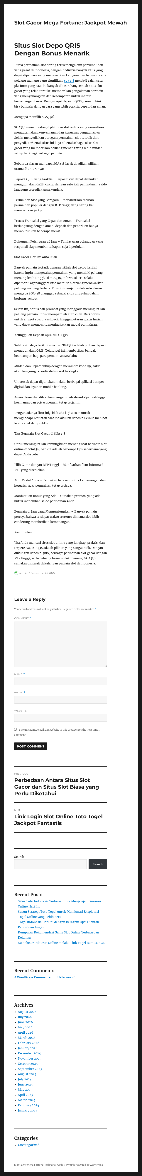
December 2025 (29, 1053)
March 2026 (27, 1038)
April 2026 (25, 1032)
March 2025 (27, 1100)
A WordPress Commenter (33, 977)
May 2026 (25, 1027)
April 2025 (25, 1095)
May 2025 (25, 1089)
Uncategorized (28, 1145)
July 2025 (25, 1079)
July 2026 (25, 1017)
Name (19, 674)
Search (19, 857)
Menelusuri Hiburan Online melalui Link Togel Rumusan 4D (61, 943)
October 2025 (28, 1063)
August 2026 (27, 1012)
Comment (22, 618)
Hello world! (66, 977)
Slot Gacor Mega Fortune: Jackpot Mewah (70, 22)
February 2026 (28, 1043)
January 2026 (28, 1048)
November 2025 (29, 1058)
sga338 (69, 80)
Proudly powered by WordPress (84, 1165)
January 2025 (27, 1110)
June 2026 (25, 1022)
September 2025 (30, 1069)
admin (23, 572)
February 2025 (28, 1105)
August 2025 (27, 1074)
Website (20, 710)
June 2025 (25, 1084)
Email (19, 692)
